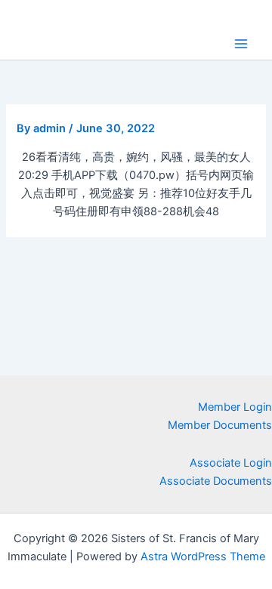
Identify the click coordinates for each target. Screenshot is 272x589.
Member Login (235, 407)
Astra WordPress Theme (203, 556)
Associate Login (231, 463)
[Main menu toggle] (241, 44)
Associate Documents (215, 481)
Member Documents (220, 425)
